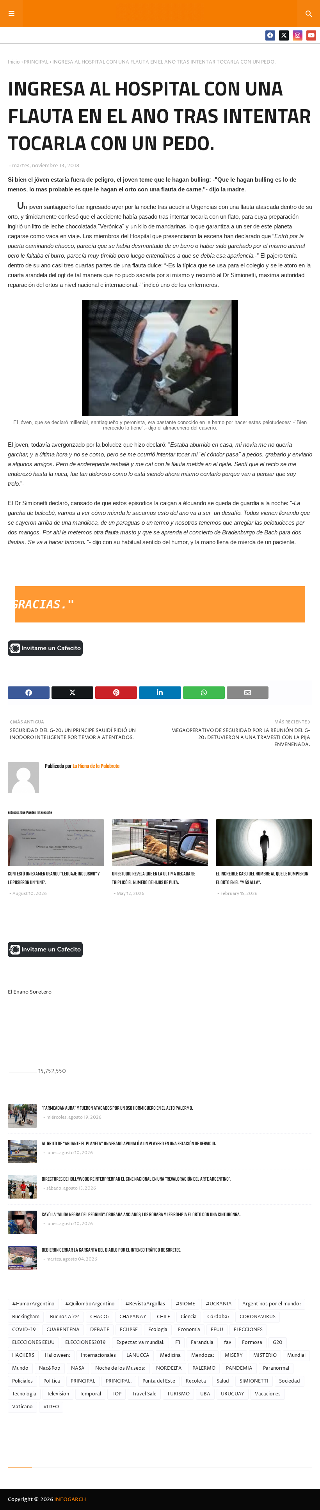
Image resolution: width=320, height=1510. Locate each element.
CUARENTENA (63, 1329)
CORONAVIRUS (258, 1317)
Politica (51, 1381)
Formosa (252, 1342)
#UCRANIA (219, 1304)
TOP (116, 1394)
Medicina (170, 1355)
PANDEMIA (239, 1368)
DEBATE (99, 1329)
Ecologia (157, 1329)
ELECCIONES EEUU (33, 1342)
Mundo (20, 1368)
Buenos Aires (65, 1317)
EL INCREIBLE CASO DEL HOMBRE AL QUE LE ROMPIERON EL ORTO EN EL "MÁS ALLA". (262, 878)
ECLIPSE (129, 1329)
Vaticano (22, 1407)
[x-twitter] (284, 35)
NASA (78, 1368)
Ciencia (189, 1317)
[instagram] (297, 35)
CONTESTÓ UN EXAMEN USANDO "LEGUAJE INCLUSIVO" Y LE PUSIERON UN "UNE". (54, 878)
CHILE (163, 1317)
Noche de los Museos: (120, 1368)
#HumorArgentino (33, 1304)
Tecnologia (24, 1394)
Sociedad (289, 1381)
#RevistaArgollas (145, 1304)
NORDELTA (169, 1368)
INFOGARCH (70, 1499)
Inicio (14, 62)
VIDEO (51, 1407)
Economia (189, 1329)
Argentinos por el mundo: (271, 1304)
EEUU (217, 1329)
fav (227, 1342)
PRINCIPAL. (119, 1381)
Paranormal (276, 1368)
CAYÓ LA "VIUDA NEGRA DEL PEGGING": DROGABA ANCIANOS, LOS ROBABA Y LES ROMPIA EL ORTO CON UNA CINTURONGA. (141, 1215)
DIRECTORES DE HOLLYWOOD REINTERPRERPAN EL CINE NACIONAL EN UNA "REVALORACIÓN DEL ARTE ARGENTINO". (136, 1179)
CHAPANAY (132, 1317)
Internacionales (98, 1355)
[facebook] (270, 35)
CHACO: (99, 1317)
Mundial (296, 1355)
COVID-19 (24, 1329)
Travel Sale (144, 1394)
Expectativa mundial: (140, 1342)
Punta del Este (158, 1381)
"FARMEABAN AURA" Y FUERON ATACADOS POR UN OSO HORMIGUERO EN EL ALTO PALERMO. (117, 1108)
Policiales (22, 1381)
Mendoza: (202, 1355)
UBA (205, 1394)
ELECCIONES (248, 1329)
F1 (177, 1342)
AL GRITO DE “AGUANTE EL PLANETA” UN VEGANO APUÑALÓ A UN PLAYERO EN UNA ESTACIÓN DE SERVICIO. (129, 1144)
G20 (278, 1342)
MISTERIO (265, 1355)
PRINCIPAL (36, 62)
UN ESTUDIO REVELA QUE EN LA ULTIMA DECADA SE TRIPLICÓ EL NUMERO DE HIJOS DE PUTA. (153, 878)
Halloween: (57, 1355)
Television (58, 1394)
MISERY (234, 1355)
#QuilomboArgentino (90, 1304)
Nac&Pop (49, 1368)
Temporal (90, 1394)
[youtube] (311, 35)
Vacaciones (268, 1394)
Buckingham (25, 1317)
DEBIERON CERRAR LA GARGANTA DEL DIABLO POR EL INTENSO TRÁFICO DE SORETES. (111, 1250)
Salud (223, 1381)
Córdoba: (218, 1317)
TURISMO (178, 1394)
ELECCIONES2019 (85, 1342)
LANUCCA (137, 1355)
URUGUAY (232, 1394)
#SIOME (185, 1304)
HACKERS (23, 1355)
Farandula (202, 1342)
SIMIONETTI (254, 1381)
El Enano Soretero (30, 991)
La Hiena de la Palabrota (95, 766)
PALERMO (203, 1368)
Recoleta (196, 1381)
